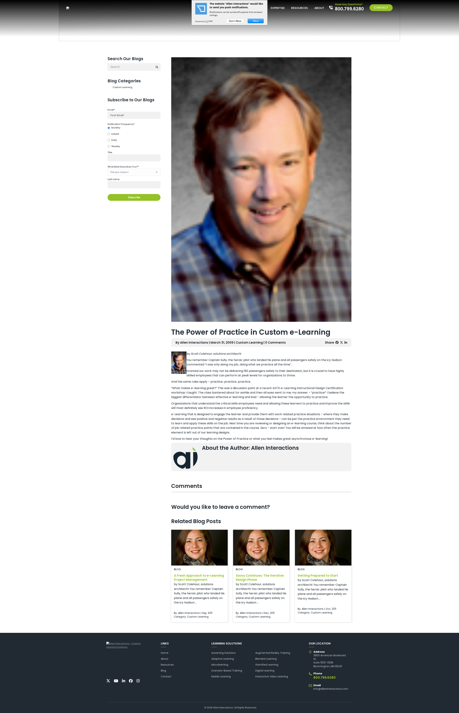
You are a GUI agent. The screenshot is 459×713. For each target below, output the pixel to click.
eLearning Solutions (223, 653)
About (164, 659)
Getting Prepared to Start (318, 576)
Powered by (200, 21)
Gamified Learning (266, 664)
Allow (256, 21)
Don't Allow (235, 21)
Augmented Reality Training (272, 653)
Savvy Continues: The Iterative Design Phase (260, 578)
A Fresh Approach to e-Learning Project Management (199, 578)
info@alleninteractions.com (330, 689)
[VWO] (209, 21)
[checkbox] (134, 137)
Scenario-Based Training (226, 670)
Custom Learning (122, 87)
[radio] (134, 128)
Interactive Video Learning (271, 676)
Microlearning (219, 664)
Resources (167, 664)
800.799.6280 (324, 677)
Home (164, 653)
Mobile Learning (221, 676)
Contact (166, 676)
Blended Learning (266, 659)
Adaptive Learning (222, 659)
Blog (163, 670)
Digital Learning (264, 670)
